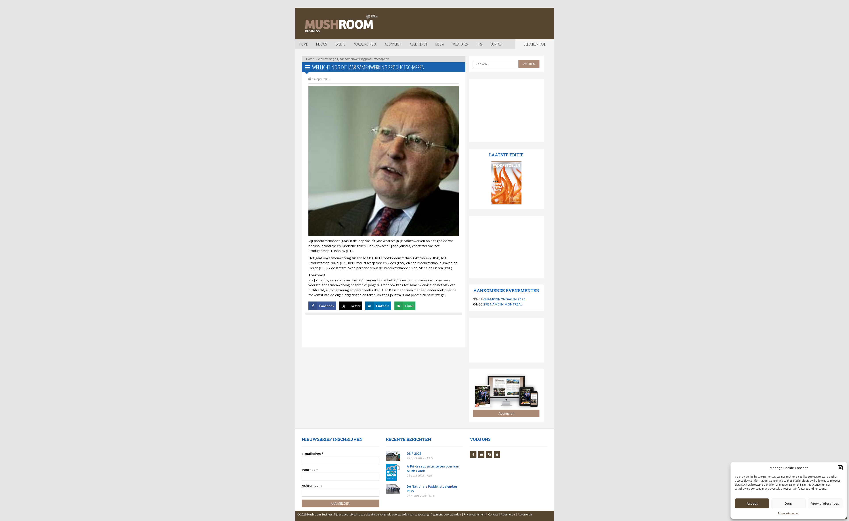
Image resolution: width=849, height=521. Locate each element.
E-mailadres (312, 453)
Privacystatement (788, 513)
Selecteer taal (534, 44)
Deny (789, 503)
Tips (479, 44)
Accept (752, 503)
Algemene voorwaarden (446, 514)
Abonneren (393, 44)
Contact (496, 44)
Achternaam (312, 485)
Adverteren (418, 44)
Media (439, 44)
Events (340, 44)
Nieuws (321, 44)
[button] (840, 468)
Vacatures (460, 44)
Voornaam (310, 469)
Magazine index (365, 44)
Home (303, 44)
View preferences (825, 503)
